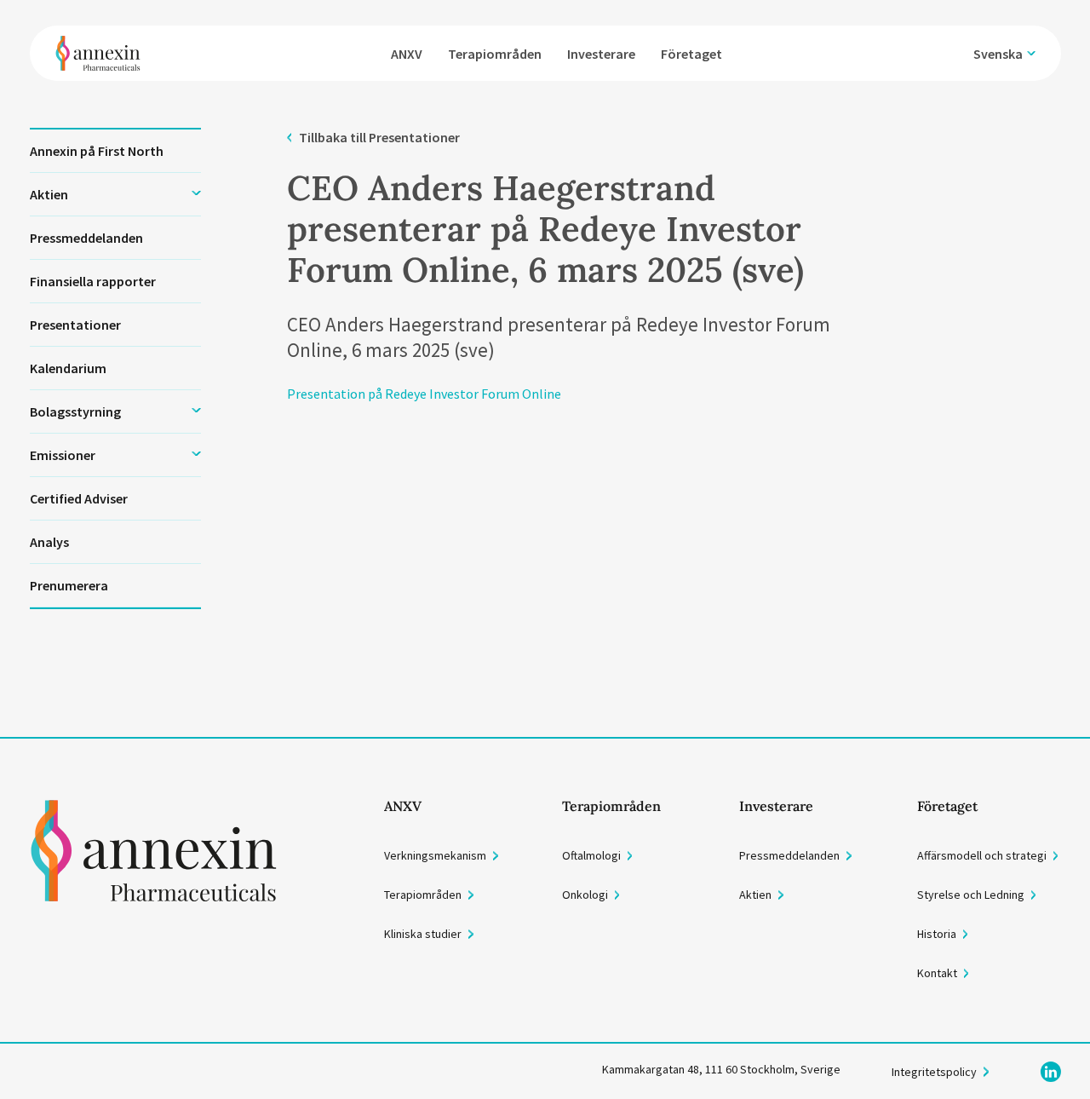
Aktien (49, 194)
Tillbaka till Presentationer (379, 137)
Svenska (998, 53)
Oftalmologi (591, 855)
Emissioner (62, 454)
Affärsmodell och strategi (982, 855)
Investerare (601, 53)
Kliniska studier (423, 933)
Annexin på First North (97, 150)
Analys (49, 541)
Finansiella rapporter (93, 281)
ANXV (406, 53)
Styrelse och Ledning (970, 894)
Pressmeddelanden (86, 237)
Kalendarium (68, 368)
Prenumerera (69, 585)
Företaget (691, 53)
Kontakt (937, 973)
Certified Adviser (79, 498)
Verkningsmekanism (435, 855)
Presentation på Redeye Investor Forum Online (424, 393)
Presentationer (75, 324)
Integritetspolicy (934, 1071)
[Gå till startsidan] (154, 890)
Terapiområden (495, 53)
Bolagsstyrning (75, 411)
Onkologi (585, 894)
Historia (936, 933)
